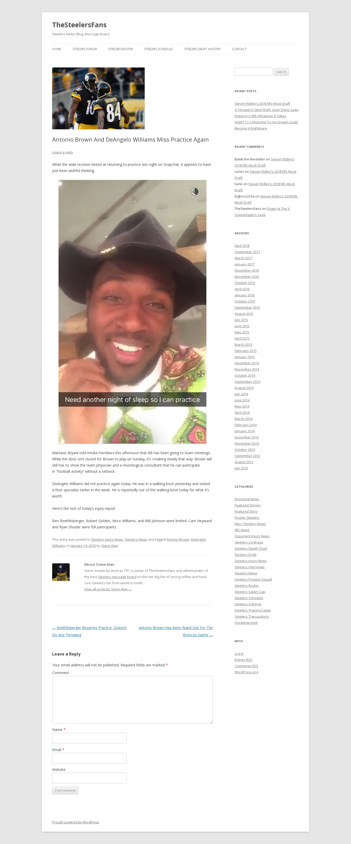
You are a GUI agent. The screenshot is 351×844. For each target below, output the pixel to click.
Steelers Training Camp (253, 610)
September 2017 (247, 251)
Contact (239, 49)
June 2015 (242, 326)
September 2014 (247, 381)
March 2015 (243, 344)
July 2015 (241, 319)
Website (59, 769)
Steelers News (136, 539)
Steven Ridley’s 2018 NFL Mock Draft (262, 103)
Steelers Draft (245, 554)
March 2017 (243, 258)
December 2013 (247, 437)
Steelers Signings (248, 604)
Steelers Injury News (107, 539)
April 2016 (242, 289)
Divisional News (247, 499)
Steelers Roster (120, 49)
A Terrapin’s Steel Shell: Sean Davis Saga (266, 109)
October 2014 (245, 375)
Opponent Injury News (252, 536)
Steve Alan (109, 545)
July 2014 (241, 394)
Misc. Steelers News (250, 523)
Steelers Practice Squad (253, 579)
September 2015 (247, 307)
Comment (60, 672)
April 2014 (242, 412)
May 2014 (242, 406)
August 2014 (244, 387)
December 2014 (247, 363)
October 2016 (245, 282)
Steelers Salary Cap (250, 591)
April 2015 (242, 338)
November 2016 (247, 276)
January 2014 (245, 431)
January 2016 (245, 295)
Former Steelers (247, 517)
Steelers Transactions (252, 616)
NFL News (242, 530)
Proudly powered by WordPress (75, 822)
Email (58, 749)
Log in (239, 653)
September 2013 (247, 455)
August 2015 (244, 313)
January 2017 (245, 264)
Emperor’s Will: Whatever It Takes (260, 116)
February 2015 (246, 350)
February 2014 (246, 425)
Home (56, 49)
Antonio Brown (178, 539)
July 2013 (241, 468)
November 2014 (247, 369)
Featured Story (246, 511)
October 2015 (245, 301)
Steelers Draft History (202, 49)
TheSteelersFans (79, 24)
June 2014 (242, 400)
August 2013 (244, 462)
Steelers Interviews (250, 567)
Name (59, 729)
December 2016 (247, 270)
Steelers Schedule (158, 49)
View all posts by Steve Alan (108, 589)
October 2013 (245, 449)
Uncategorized (246, 622)
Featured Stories (248, 505)
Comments (246, 666)
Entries (243, 659)
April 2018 (242, 245)
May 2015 (242, 332)
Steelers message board (117, 576)
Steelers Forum (84, 49)
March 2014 (243, 418)
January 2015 (245, 357)
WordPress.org (246, 672)
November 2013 (247, 443)
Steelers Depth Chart (251, 548)
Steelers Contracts (249, 542)
